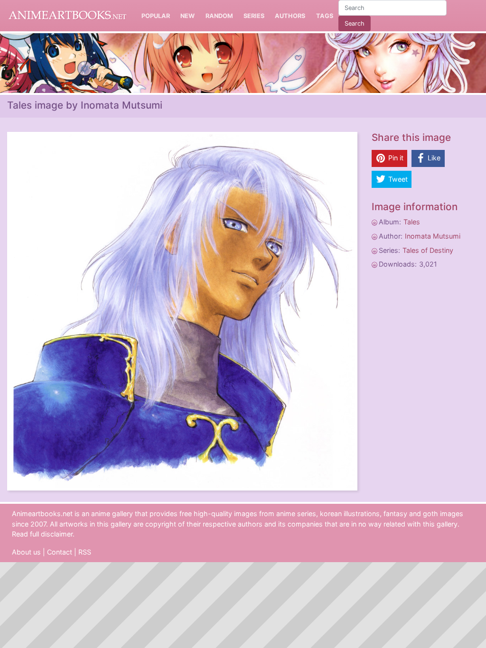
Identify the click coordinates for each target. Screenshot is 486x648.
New (187, 15)
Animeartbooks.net (67, 16)
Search (354, 23)
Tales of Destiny (427, 250)
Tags (324, 15)
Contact (59, 552)
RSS (84, 552)
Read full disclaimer (42, 534)
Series (253, 15)
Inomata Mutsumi (432, 236)
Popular (155, 15)
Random (219, 15)
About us (26, 552)
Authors (290, 15)
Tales (411, 222)
